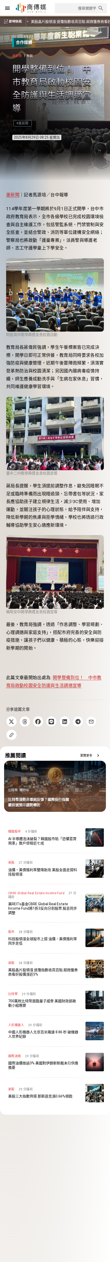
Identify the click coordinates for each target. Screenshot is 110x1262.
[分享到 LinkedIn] (64, 721)
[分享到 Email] (91, 721)
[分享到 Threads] (24, 721)
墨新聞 (12, 194)
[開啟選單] (7, 8)
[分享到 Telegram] (78, 721)
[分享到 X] (11, 721)
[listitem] (55, 837)
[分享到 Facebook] (38, 721)
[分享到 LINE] (51, 721)
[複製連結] (11, 734)
